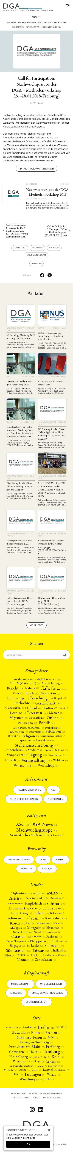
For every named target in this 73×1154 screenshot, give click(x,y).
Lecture (18, 712)
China (56, 903)
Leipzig (53, 1061)
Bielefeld (61, 1027)
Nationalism (37, 717)
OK (28, 1144)
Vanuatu (63, 955)
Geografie (60, 698)
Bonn (37, 1032)
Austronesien (15, 903)
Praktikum (52, 728)
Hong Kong (20, 913)
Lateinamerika (44, 923)
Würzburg (29, 1079)
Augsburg (29, 1027)
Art (56, 679)
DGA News (11, 22)
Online (55, 717)
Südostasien (55, 799)
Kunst (63, 708)
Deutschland (19, 908)
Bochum (21, 1032)
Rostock (50, 1070)
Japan (36, 918)
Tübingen (34, 1074)
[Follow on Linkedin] (40, 1109)
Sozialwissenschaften (53, 735)
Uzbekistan (50, 955)
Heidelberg (20, 1056)
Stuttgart (63, 1069)
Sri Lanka (35, 946)
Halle (35, 1052)
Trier (18, 1074)
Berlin (46, 1027)
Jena (37, 1057)
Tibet (9, 955)
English (36, 17)
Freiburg (37, 263)
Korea (17, 923)
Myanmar (54, 928)
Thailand (59, 950)
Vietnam (25, 959)
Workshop (38, 248)
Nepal (39, 932)
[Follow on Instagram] (32, 1109)
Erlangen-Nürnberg (36, 1042)
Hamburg (53, 1051)
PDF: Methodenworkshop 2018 (36, 169)
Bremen (53, 1032)
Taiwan (40, 950)
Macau (58, 923)
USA (36, 955)
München (55, 1066)
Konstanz (20, 1061)
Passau (35, 1070)
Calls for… (20, 248)
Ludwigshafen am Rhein (23, 1065)
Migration (18, 718)
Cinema (18, 693)
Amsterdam (13, 1027)
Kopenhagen (36, 1061)
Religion (30, 736)
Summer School (56, 750)
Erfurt (53, 1037)
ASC (40, 22)
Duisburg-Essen (30, 1037)
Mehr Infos (29, 1137)
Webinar (60, 760)
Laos (30, 923)
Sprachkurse (45, 740)
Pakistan (54, 936)
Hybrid (33, 708)
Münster (10, 1070)
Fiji (61, 908)
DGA (32, 693)
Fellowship (18, 698)
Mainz (42, 1065)
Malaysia (18, 928)
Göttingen (18, 1052)
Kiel (46, 1056)
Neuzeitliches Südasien (24, 799)
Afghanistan (21, 893)
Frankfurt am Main (26, 1046)
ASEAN (54, 893)
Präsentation (18, 732)
